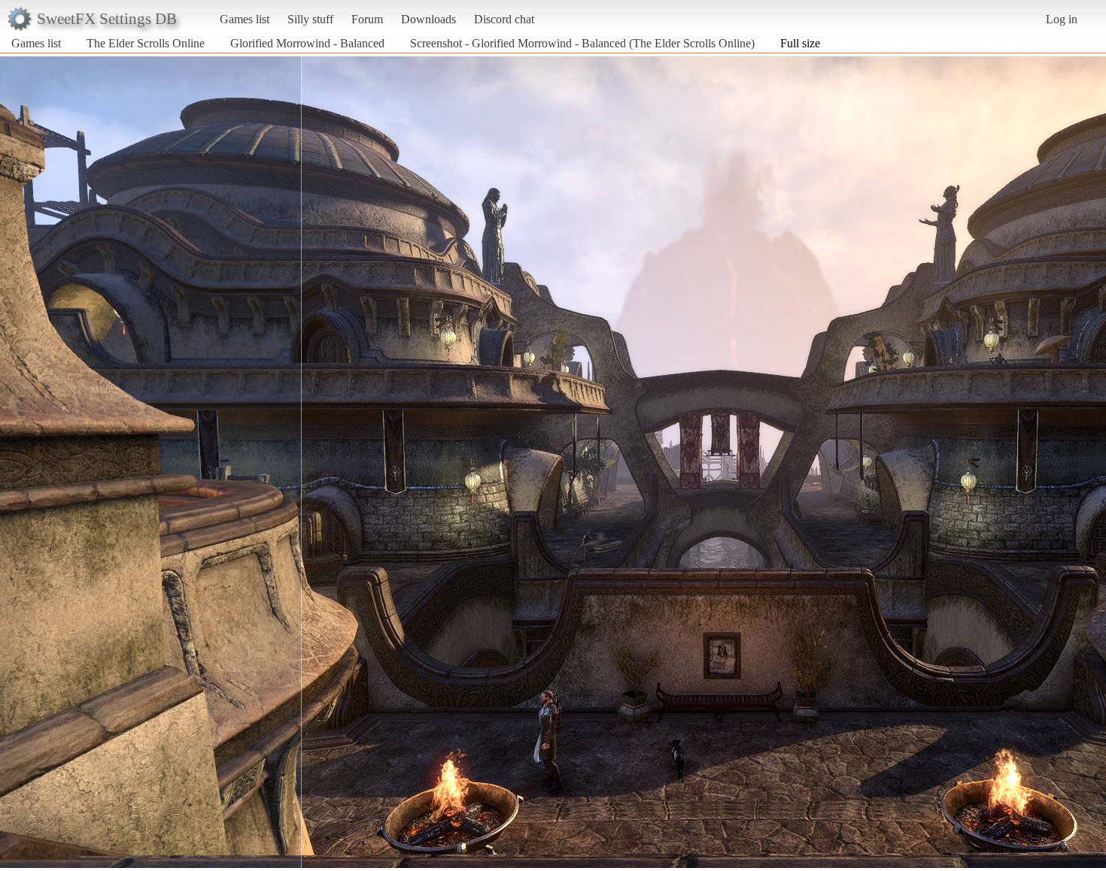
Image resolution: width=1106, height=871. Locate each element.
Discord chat (504, 19)
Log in (1061, 19)
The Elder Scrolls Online (146, 43)
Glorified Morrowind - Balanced (307, 43)
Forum (367, 19)
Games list (244, 19)
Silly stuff (310, 19)
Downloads (428, 19)
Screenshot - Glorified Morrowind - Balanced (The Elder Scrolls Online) (582, 43)
